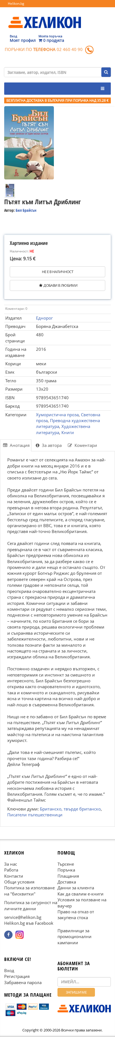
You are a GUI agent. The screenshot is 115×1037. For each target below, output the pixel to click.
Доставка (67, 882)
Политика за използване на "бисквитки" (29, 890)
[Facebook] (8, 935)
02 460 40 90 (70, 49)
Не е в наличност (57, 271)
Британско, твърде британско (70, 809)
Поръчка (66, 870)
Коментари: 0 (16, 308)
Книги (67, 432)
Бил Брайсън (26, 210)
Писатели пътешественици (35, 815)
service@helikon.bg (22, 917)
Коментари (85, 445)
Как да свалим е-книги (81, 894)
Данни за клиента (76, 887)
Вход (9, 970)
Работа (11, 870)
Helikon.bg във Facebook (28, 923)
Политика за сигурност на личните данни (30, 905)
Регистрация (17, 976)
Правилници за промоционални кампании (75, 936)
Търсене (66, 864)
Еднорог (44, 318)
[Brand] (44, 17)
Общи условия (19, 882)
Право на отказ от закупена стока (76, 914)
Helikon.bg (16, 3)
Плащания (68, 876)
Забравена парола (23, 982)
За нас (10, 864)
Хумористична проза (57, 414)
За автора (51, 445)
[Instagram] (19, 935)
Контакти (13, 876)
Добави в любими (60, 285)
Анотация (19, 445)
